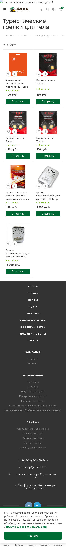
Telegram (37, 505)
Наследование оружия (33, 447)
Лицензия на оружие (33, 391)
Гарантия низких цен (33, 401)
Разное (33, 340)
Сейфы (33, 300)
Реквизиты (33, 382)
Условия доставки (33, 433)
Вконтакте (28, 505)
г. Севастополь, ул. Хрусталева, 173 (35, 476)
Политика (33, 386)
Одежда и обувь (33, 327)
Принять (33, 535)
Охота (33, 286)
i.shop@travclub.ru (35, 467)
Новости (33, 359)
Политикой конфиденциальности (26, 526)
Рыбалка (33, 313)
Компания (32, 352)
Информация (33, 375)
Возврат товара (33, 443)
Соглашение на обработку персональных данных (33, 410)
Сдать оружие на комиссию (33, 428)
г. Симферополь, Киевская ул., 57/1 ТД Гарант (35, 487)
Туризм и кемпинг (33, 320)
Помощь (33, 422)
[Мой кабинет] (53, 9)
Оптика (33, 293)
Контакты (33, 363)
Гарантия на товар (33, 438)
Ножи (33, 306)
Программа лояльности (33, 396)
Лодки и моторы (33, 333)
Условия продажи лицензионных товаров (33, 405)
